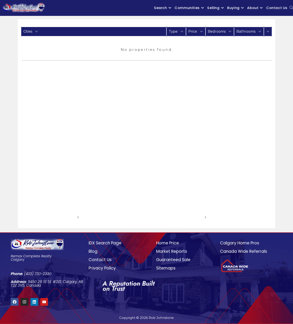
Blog (93, 251)
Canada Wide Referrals (243, 251)
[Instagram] (24, 302)
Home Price (167, 243)
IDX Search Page (105, 243)
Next (199, 217)
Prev (84, 217)
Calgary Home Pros (239, 243)
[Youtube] (44, 302)
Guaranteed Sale (173, 260)
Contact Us (100, 260)
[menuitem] (93, 31)
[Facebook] (14, 302)
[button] (93, 31)
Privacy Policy (102, 268)
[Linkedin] (34, 302)
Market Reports (171, 251)
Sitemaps (165, 268)
